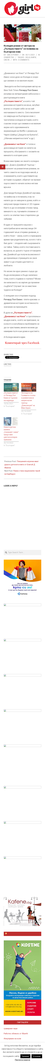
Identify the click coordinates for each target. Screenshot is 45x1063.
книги (33, 57)
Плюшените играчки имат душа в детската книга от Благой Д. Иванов (21, 464)
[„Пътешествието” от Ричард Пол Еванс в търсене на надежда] (11, 387)
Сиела (7, 60)
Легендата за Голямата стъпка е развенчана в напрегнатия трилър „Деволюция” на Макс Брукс (28, 400)
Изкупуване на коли (12, 1038)
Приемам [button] (25, 1056)
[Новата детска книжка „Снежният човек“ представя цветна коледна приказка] (11, 421)
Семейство (9, 57)
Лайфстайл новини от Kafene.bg (23, 934)
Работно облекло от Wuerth (16, 1033)
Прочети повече (22, 1060)
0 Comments (23, 60)
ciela (27, 57)
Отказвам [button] (37, 1056)
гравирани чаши (10, 1028)
